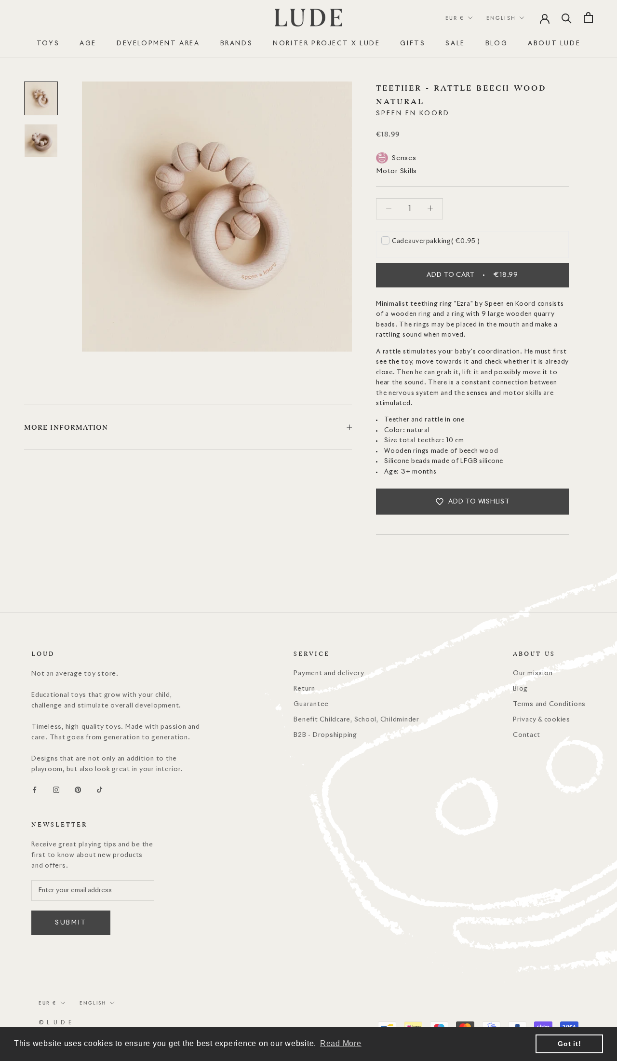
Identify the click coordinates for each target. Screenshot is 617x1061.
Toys (48, 44)
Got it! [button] (569, 1043)
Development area (158, 44)
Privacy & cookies (541, 720)
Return (304, 689)
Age (88, 44)
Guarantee (311, 704)
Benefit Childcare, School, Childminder (356, 720)
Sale (455, 44)
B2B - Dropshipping (325, 735)
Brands (236, 44)
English (501, 18)
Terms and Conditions (549, 704)
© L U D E (55, 1022)
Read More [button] (341, 1043)
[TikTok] (99, 790)
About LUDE (554, 44)
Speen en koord (413, 113)
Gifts (412, 44)
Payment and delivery (329, 673)
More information (66, 427)
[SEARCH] (567, 18)
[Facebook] (34, 790)
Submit (71, 923)
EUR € (454, 18)
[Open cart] (588, 17)
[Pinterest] (78, 790)
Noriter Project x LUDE (326, 44)
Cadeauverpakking (436, 241)
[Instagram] (56, 790)
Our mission (532, 673)
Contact (526, 735)
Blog (496, 44)
